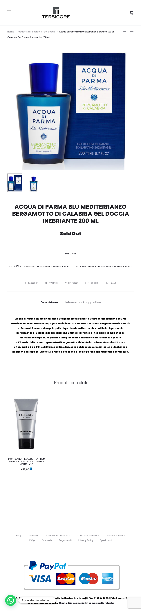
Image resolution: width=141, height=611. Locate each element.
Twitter (53, 283)
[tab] (49, 302)
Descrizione (49, 302)
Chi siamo (33, 535)
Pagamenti (65, 540)
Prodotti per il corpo (29, 31)
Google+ (95, 283)
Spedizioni (106, 540)
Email (113, 283)
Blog (18, 535)
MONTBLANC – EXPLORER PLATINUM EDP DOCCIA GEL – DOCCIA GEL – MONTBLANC (26, 461)
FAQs (32, 540)
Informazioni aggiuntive (83, 302)
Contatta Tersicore (88, 535)
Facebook (33, 283)
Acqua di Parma (87, 266)
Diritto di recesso (115, 535)
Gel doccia (49, 31)
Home (10, 31)
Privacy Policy (85, 540)
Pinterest (73, 283)
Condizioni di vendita (58, 535)
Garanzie (47, 540)
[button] (10, 600)
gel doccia (102, 266)
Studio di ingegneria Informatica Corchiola (86, 603)
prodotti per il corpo (120, 266)
